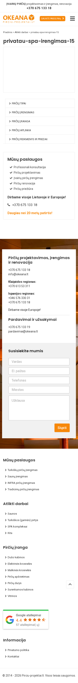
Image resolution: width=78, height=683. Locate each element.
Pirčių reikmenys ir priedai (29, 139)
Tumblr (56, 89)
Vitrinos (12, 596)
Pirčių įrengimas (23, 112)
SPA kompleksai (17, 526)
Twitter (27, 89)
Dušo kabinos (16, 557)
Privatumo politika (18, 650)
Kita (10, 533)
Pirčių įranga (21, 121)
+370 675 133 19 (19, 327)
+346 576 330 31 (19, 298)
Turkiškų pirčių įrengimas (22, 470)
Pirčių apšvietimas (18, 576)
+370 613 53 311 (19, 286)
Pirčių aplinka (21, 130)
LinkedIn (35, 89)
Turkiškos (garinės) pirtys (23, 520)
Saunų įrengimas (18, 476)
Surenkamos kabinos (20, 589)
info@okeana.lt (18, 274)
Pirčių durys (14, 583)
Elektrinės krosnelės (20, 563)
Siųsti (62, 428)
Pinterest (49, 89)
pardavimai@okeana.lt (23, 331)
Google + (42, 89)
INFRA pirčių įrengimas (21, 482)
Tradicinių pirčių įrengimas (23, 489)
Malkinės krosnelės (19, 570)
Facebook (20, 89)
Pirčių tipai (19, 103)
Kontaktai (13, 656)
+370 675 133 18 (39, 8)
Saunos (12, 513)
